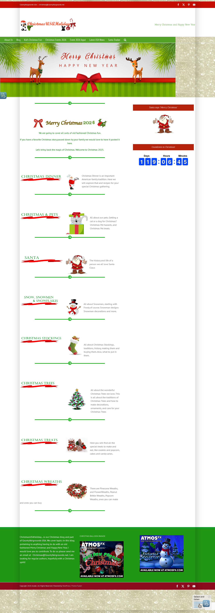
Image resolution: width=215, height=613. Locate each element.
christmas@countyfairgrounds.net (51, 5)
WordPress (66, 592)
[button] (125, 40)
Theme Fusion (76, 592)
